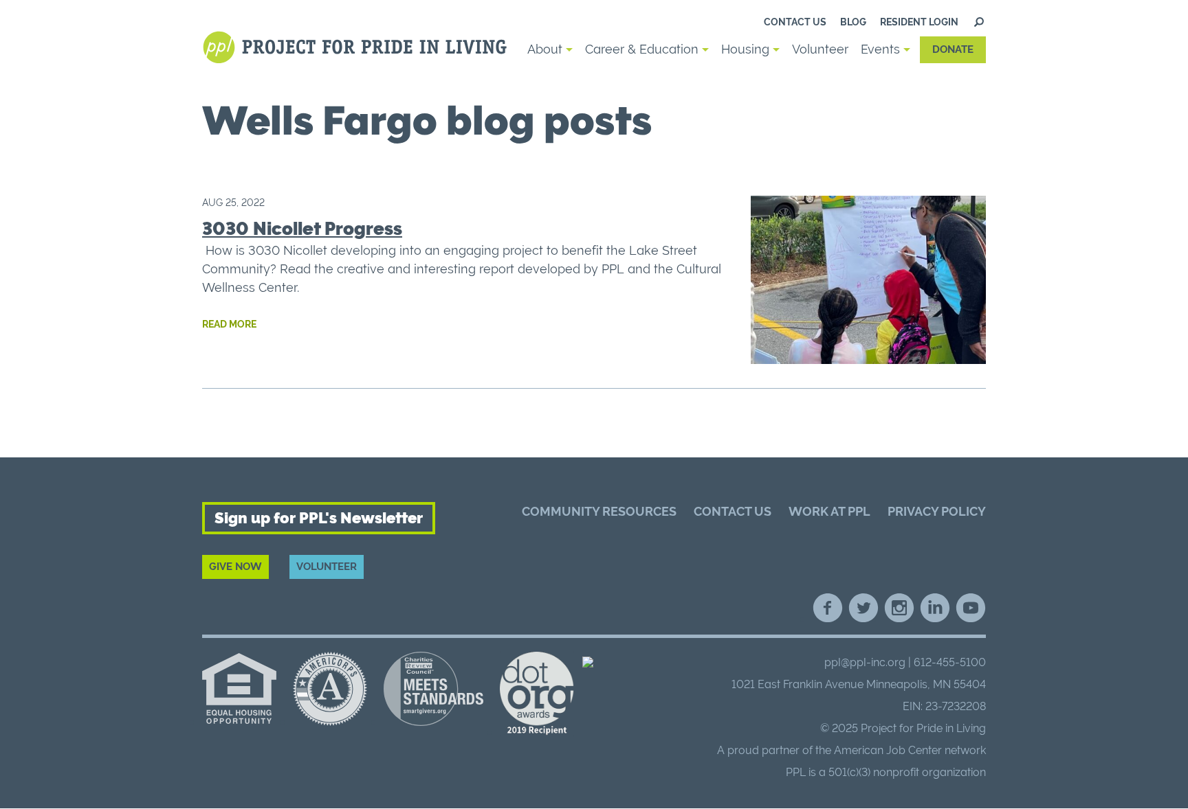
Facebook (828, 608)
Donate (953, 49)
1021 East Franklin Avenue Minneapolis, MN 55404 (859, 684)
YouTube (971, 608)
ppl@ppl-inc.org (864, 662)
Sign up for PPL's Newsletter (318, 518)
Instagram (899, 608)
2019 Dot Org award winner (537, 694)
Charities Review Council (433, 689)
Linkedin (935, 608)
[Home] (357, 47)
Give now (235, 566)
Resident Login (919, 21)
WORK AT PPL (829, 511)
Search (979, 22)
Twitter (863, 608)
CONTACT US (732, 511)
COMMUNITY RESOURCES (599, 511)
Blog (853, 21)
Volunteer (820, 49)
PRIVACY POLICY (937, 511)
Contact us (795, 21)
